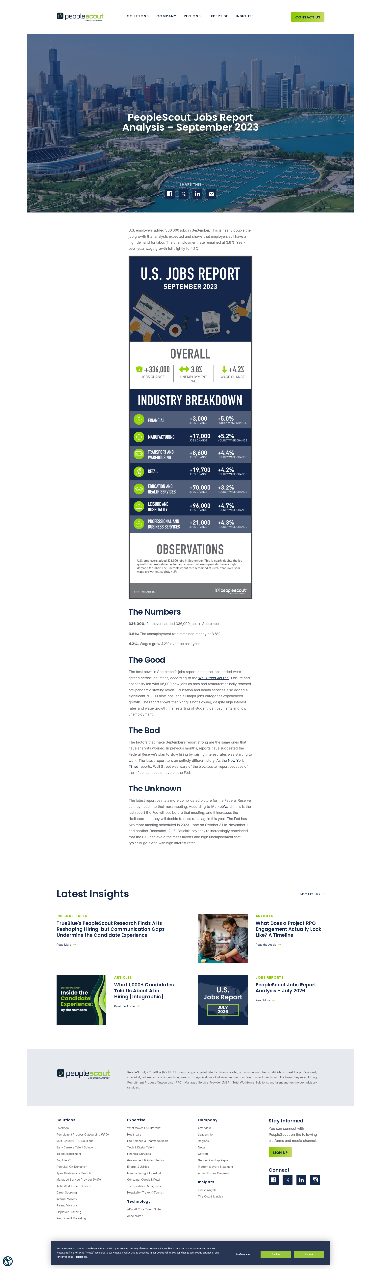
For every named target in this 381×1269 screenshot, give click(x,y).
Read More (64, 944)
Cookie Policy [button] (164, 1252)
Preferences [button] (81, 1256)
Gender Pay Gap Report (214, 1160)
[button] (8, 1261)
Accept (309, 1254)
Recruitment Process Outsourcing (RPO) (155, 1082)
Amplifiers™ (64, 1160)
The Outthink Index (210, 1196)
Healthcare (134, 1134)
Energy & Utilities (138, 1166)
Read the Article (266, 944)
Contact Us (307, 17)
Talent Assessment (69, 1153)
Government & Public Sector (145, 1160)
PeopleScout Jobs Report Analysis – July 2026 (286, 987)
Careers (203, 1153)
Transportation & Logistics (144, 1186)
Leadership (205, 1134)
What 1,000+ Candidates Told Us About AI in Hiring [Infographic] (144, 990)
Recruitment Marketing (71, 1218)
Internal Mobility (67, 1199)
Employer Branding (69, 1212)
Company (166, 16)
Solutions (138, 16)
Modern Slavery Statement (215, 1166)
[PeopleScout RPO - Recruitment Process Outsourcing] (81, 17)
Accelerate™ (135, 1216)
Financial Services (139, 1153)
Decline (276, 1254)
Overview (63, 1128)
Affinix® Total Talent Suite (144, 1209)
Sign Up (280, 1152)
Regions (192, 16)
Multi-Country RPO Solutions (75, 1140)
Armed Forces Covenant (214, 1173)
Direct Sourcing (67, 1192)
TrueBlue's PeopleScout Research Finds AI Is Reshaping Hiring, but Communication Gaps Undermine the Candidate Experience (111, 929)
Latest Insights (207, 1190)
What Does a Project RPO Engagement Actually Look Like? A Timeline (288, 929)
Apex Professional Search (74, 1173)
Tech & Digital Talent (140, 1147)
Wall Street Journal (213, 678)
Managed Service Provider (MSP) (207, 1082)
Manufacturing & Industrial (144, 1173)
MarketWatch (222, 806)
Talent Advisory (67, 1205)
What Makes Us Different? (144, 1128)
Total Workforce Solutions (250, 1082)
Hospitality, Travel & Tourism (145, 1192)
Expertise (218, 16)
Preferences (243, 1254)
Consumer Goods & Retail (144, 1179)
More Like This (310, 894)
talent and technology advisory (296, 1082)
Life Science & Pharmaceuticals (147, 1140)
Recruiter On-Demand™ (72, 1166)
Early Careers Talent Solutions (76, 1147)
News (201, 1147)
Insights (245, 16)
